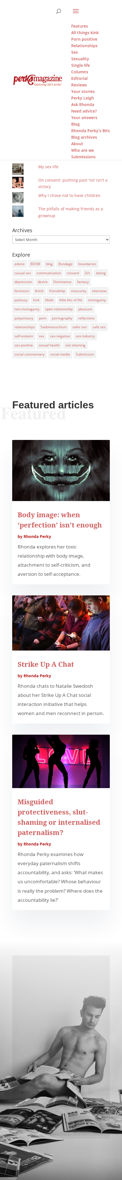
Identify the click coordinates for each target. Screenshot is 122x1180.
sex (41, 336)
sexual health (49, 345)
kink (36, 300)
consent (73, 273)
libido (49, 300)
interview (99, 290)
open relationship (59, 309)
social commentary (29, 354)
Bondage (65, 263)
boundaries (87, 263)
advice (19, 263)
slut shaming (75, 345)
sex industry (85, 336)
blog (49, 263)
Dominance (62, 281)
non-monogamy (26, 309)
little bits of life (70, 300)
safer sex (79, 327)
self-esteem (23, 336)
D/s (87, 273)
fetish (39, 290)
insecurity (78, 290)
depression (23, 281)
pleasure (85, 309)
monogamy (97, 300)
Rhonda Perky (37, 536)
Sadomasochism (54, 327)
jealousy (21, 300)
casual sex (22, 273)
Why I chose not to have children (69, 195)
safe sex (99, 327)
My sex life (48, 166)
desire (43, 281)
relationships (24, 327)
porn (42, 318)
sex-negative (60, 336)
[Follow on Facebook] (61, 1111)
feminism (21, 290)
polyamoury (23, 318)
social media (60, 354)
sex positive (23, 345)
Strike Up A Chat (46, 664)
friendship (57, 290)
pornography (62, 318)
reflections (86, 318)
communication (49, 273)
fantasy (83, 281)
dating (101, 273)
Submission (85, 354)
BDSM (35, 263)
